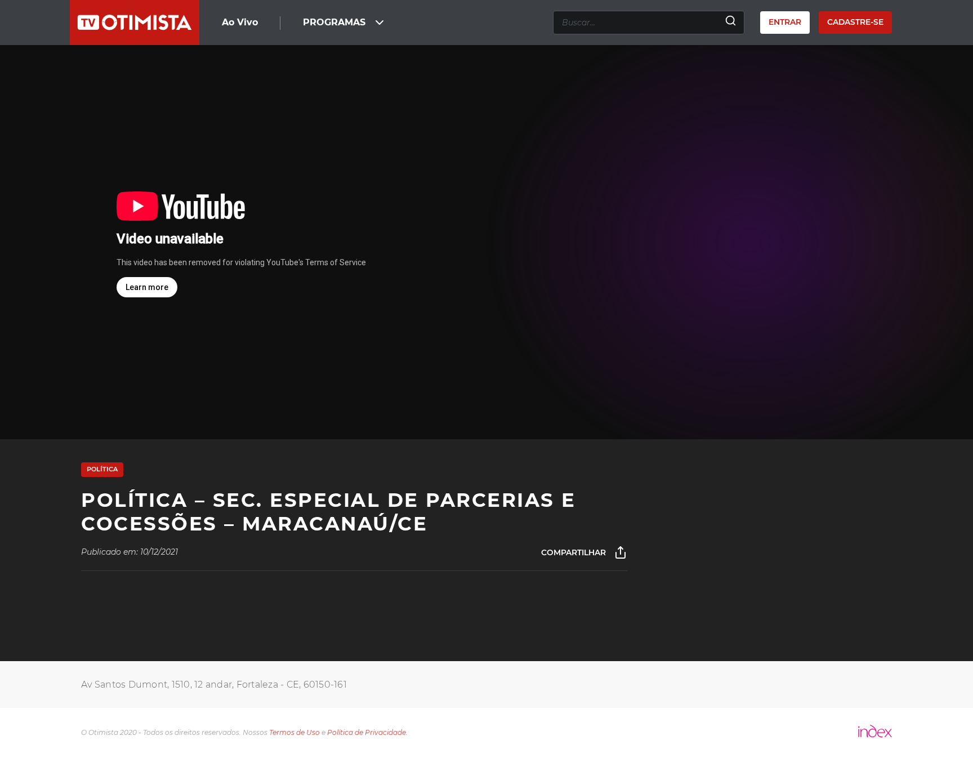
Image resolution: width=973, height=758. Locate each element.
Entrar (785, 21)
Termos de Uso (294, 732)
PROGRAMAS (334, 22)
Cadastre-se (855, 21)
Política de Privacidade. (367, 732)
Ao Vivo (240, 22)
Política (102, 469)
